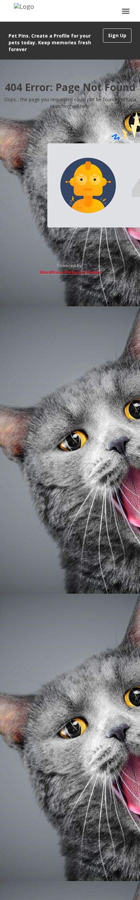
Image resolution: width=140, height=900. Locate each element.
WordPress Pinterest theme (70, 272)
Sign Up (117, 35)
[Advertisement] (70, 585)
